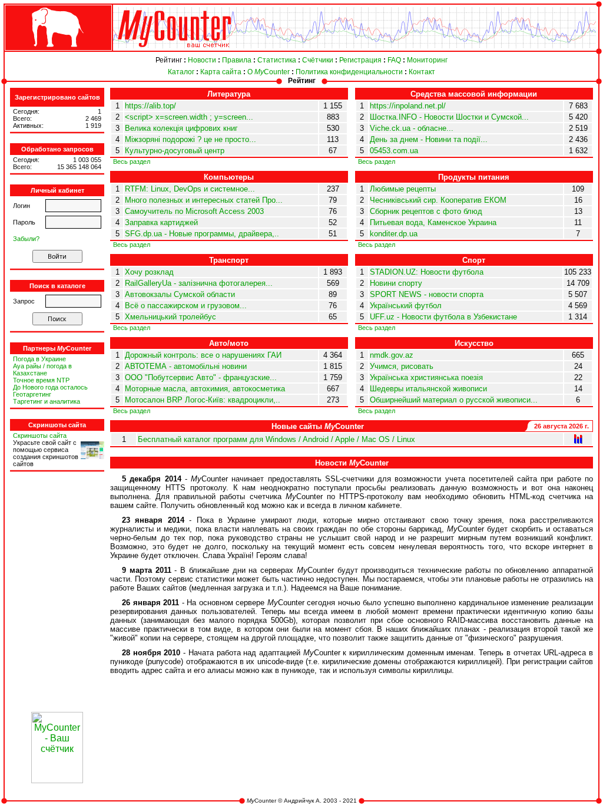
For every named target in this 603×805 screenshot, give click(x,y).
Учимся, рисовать (401, 366)
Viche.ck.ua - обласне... (411, 128)
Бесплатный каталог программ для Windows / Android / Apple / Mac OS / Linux (276, 439)
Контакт (422, 72)
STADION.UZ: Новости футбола (426, 272)
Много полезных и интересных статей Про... (204, 200)
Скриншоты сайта (40, 435)
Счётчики (317, 60)
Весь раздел (131, 161)
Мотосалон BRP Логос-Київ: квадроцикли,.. (202, 399)
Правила (236, 60)
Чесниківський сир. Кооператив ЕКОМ (438, 200)
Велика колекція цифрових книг (181, 128)
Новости (202, 60)
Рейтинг (168, 60)
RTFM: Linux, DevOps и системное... (190, 188)
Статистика (276, 60)
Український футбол (406, 305)
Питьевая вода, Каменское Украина (433, 222)
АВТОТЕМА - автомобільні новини (186, 366)
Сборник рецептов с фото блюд (426, 211)
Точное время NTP (41, 380)
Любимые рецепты (403, 188)
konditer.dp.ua (394, 233)
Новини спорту (396, 283)
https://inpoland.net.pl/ (408, 105)
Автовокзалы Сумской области (180, 294)
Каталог (181, 72)
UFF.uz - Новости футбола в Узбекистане (443, 316)
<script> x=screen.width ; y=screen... (189, 117)
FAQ (394, 60)
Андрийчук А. (303, 800)
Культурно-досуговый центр (174, 150)
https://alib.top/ (150, 105)
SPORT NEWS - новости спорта (426, 294)
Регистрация (360, 60)
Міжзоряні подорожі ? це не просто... (190, 139)
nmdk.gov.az (391, 355)
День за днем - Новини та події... (429, 139)
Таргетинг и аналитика (46, 401)
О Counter (268, 72)
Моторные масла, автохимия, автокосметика (205, 388)
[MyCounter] (57, 51)
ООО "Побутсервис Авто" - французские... (201, 377)
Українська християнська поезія (426, 377)
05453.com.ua (394, 150)
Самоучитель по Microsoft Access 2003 (194, 211)
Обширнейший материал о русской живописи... (454, 399)
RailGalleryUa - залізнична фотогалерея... (199, 283)
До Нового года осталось (50, 387)
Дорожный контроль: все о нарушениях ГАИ (203, 355)
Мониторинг (427, 60)
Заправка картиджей (161, 222)
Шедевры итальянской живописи (428, 388)
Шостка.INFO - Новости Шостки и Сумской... (449, 117)
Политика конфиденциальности (349, 72)
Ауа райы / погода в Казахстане (42, 369)
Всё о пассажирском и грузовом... (186, 305)
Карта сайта (220, 72)
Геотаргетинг (32, 394)
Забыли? (26, 238)
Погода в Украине (39, 358)
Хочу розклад (149, 272)
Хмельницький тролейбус (170, 316)
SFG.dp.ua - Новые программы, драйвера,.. (202, 233)
